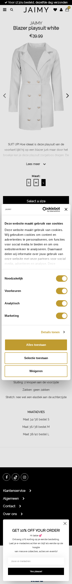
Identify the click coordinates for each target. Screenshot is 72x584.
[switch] (61, 291)
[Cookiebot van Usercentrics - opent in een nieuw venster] (44, 209)
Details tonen (50, 332)
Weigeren (36, 371)
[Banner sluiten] (66, 209)
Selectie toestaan (36, 358)
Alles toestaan (36, 344)
